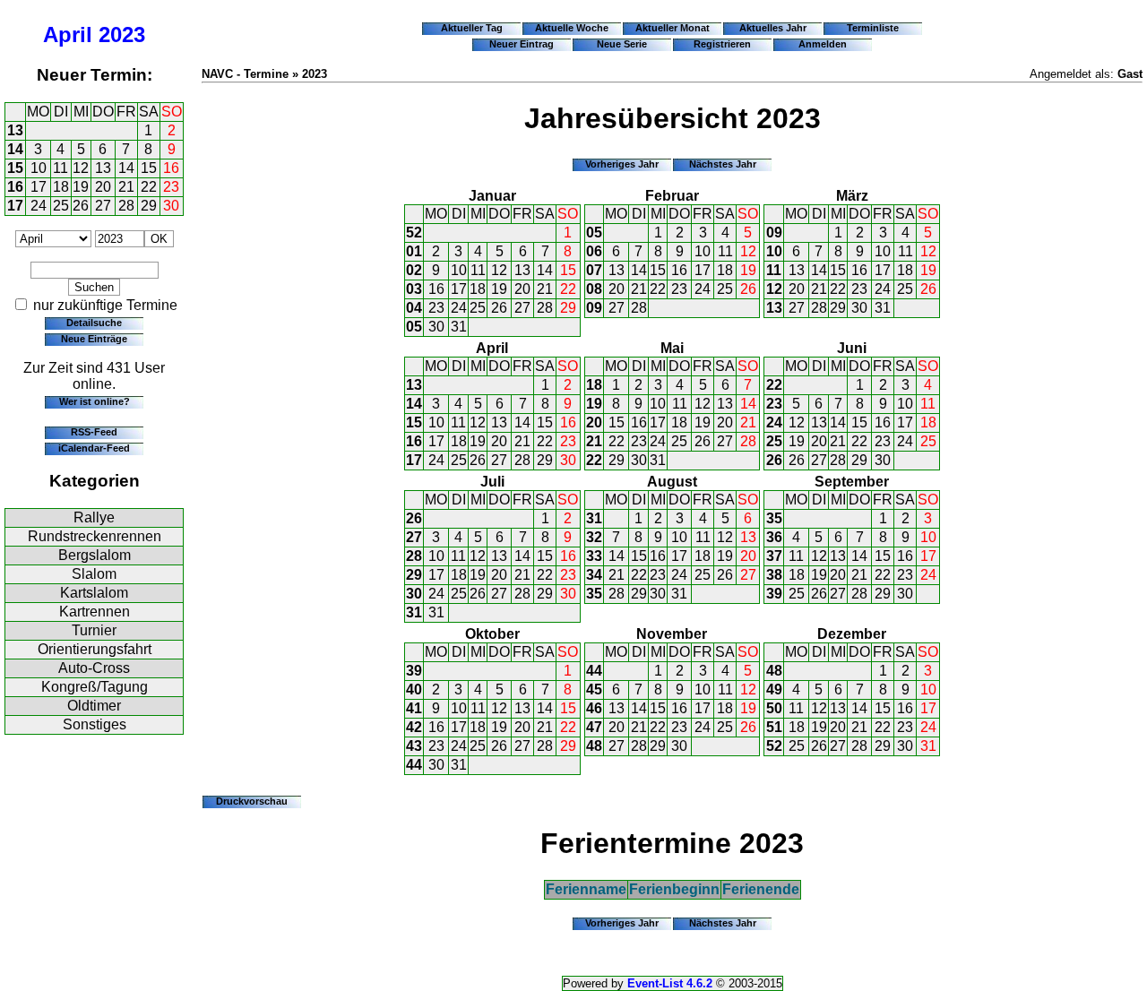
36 (774, 537)
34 (594, 574)
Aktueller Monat (672, 27)
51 (774, 727)
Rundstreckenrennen (94, 536)
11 (60, 168)
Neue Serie (622, 44)
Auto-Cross (94, 668)
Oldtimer (94, 705)
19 (81, 186)
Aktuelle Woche (571, 27)
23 (171, 186)
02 (414, 270)
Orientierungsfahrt (94, 649)
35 (594, 593)
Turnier (94, 630)
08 (594, 289)
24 (38, 205)
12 (81, 168)
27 (103, 205)
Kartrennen (94, 611)
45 (594, 689)
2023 (122, 34)
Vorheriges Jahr (622, 164)
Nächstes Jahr (722, 164)
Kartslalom (94, 592)
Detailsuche (94, 322)
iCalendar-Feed (94, 448)
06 (594, 251)
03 (414, 289)
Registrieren (722, 44)
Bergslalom (94, 555)
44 (414, 764)
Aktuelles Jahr (772, 27)
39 (774, 593)
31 (459, 326)
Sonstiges (94, 724)
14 (15, 149)
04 (414, 307)
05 (414, 326)
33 (594, 556)
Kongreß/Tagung (94, 686)
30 (171, 205)
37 (774, 556)
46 (594, 708)
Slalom (94, 574)
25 (61, 205)
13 (15, 130)
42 (414, 727)
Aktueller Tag (472, 27)
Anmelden (822, 44)
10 (38, 168)
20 (103, 186)
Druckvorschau (252, 801)
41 (414, 708)
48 (594, 746)
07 (594, 270)
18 (61, 186)
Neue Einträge (94, 338)
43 (414, 746)
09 (594, 307)
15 (15, 168)
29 (149, 205)
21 (126, 186)
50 (774, 708)
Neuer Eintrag (521, 44)
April (67, 34)
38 (774, 574)
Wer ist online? (94, 401)
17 (38, 186)
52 (414, 232)
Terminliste (873, 27)
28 (126, 205)
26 (81, 205)
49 (774, 689)
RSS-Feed (94, 432)
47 (594, 727)
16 (171, 168)
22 (149, 186)
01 (414, 251)
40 (414, 689)
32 (594, 537)
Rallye (94, 517)
